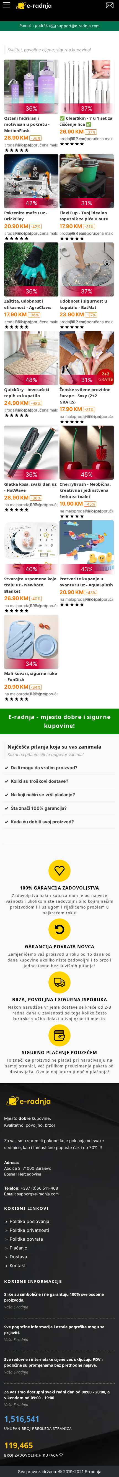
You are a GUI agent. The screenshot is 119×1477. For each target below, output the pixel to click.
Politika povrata (26, 1239)
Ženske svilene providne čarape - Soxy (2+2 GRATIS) (85, 396)
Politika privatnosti (29, 1230)
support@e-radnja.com (78, 25)
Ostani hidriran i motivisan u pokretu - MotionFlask (27, 124)
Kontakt (18, 1265)
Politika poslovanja (29, 1221)
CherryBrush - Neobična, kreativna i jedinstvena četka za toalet (85, 490)
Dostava (18, 1256)
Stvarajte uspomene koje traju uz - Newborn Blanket (30, 585)
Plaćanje (18, 1248)
